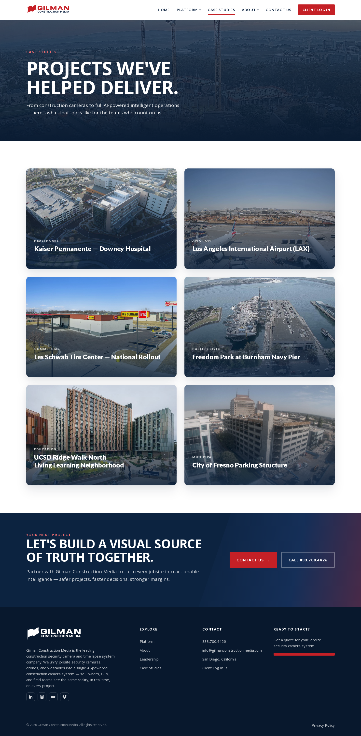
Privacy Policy (323, 725)
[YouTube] (53, 696)
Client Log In (316, 10)
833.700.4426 (214, 641)
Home (164, 10)
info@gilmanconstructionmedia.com (232, 650)
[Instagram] (42, 696)
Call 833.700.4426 (308, 560)
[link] (101, 218)
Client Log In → (215, 667)
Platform (189, 10)
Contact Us (278, 10)
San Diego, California (219, 659)
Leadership (149, 659)
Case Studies (221, 10)
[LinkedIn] (30, 696)
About (250, 10)
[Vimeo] (64, 696)
